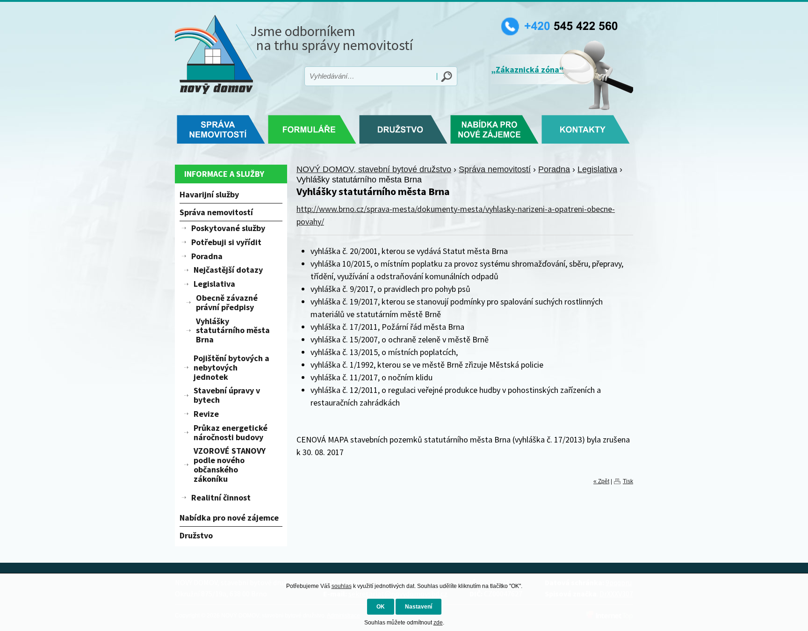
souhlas (342, 586)
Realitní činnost (221, 497)
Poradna (554, 169)
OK (380, 606)
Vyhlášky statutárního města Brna (233, 330)
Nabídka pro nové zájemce (229, 517)
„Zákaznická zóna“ (527, 69)
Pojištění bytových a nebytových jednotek (231, 367)
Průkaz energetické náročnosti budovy (230, 432)
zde (438, 622)
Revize (206, 413)
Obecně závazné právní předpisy (227, 302)
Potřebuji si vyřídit (226, 242)
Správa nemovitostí (495, 169)
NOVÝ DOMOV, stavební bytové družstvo (373, 169)
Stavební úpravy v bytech (227, 395)
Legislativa (597, 169)
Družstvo (196, 535)
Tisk (628, 481)
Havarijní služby (209, 194)
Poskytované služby (228, 228)
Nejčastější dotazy (228, 269)
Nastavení (418, 606)
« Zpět (601, 481)
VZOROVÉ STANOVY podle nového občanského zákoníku (230, 464)
